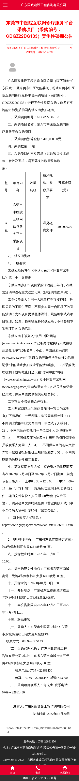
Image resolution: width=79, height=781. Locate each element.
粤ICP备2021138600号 (39, 778)
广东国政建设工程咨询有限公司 (43, 5)
